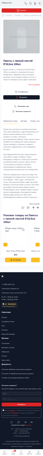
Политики (14, 413)
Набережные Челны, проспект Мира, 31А (14, 293)
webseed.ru (28, 425)
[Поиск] (30, 3)
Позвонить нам (23, 106)
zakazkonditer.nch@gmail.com (10, 288)
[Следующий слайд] (37, 245)
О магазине (6, 343)
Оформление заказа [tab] (10, 121)
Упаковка (18, 15)
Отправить (22, 404)
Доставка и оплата (8, 347)
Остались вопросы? (23, 111)
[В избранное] (23, 230)
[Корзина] (35, 3)
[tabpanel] (21, 161)
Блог (3, 326)
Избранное (5, 352)
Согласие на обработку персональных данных (18, 373)
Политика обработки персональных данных (17, 369)
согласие (11, 410)
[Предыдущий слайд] (5, 245)
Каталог (23, 10)
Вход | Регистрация (8, 334)
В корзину (17, 260)
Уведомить (23, 97)
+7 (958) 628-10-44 (8, 284)
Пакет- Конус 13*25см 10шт (15, 251)
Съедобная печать (8, 321)
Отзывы (4, 356)
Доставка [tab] (24, 121)
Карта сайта (6, 360)
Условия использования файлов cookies (15, 378)
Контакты (5, 330)
